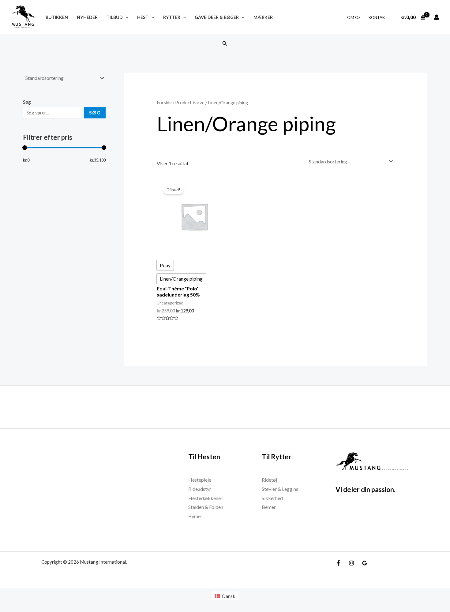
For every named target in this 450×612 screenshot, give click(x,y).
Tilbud (115, 17)
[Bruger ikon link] (436, 17)
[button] (225, 43)
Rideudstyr (199, 489)
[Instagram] (351, 563)
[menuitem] (225, 595)
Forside (164, 102)
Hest (142, 17)
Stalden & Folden (205, 507)
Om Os (354, 17)
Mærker (263, 17)
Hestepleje (199, 480)
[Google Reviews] (364, 563)
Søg (27, 102)
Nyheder (87, 17)
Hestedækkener (205, 498)
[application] (126, 17)
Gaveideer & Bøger (217, 17)
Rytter (171, 17)
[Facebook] (338, 563)
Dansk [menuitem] (228, 596)
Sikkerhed (272, 498)
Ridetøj (269, 480)
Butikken (57, 17)
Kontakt (378, 17)
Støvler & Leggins (280, 489)
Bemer (195, 516)
